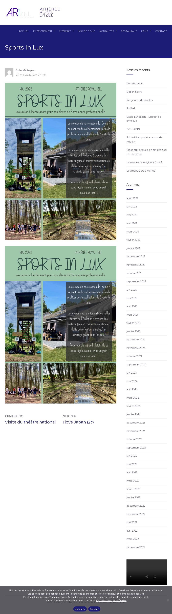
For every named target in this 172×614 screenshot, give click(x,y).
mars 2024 (132, 397)
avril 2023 (131, 472)
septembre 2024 (136, 364)
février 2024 (133, 406)
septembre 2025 (136, 281)
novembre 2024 (135, 347)
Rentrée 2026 (134, 83)
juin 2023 (131, 455)
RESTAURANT (129, 31)
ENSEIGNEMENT (42, 31)
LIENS (144, 31)
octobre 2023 (134, 439)
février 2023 (133, 489)
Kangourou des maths (139, 100)
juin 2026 (131, 206)
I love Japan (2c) (78, 422)
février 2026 (133, 239)
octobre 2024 (134, 356)
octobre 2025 (134, 273)
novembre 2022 (135, 514)
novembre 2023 (135, 431)
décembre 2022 (135, 505)
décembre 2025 (135, 256)
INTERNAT (65, 31)
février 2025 (133, 322)
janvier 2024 (133, 414)
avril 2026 (131, 223)
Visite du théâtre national (30, 422)
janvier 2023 (133, 497)
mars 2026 (132, 231)
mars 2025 (132, 314)
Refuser (94, 609)
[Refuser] (167, 600)
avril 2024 (132, 389)
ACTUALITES (106, 31)
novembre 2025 (135, 264)
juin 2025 (131, 289)
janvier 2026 (133, 248)
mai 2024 (131, 381)
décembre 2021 (135, 547)
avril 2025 (131, 306)
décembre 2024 (135, 339)
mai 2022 (131, 522)
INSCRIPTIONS (86, 31)
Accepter (80, 609)
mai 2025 (131, 298)
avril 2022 (131, 530)
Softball (130, 108)
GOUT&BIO (133, 129)
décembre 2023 (135, 422)
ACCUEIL (24, 31)
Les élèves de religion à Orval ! (144, 162)
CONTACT (161, 31)
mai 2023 (131, 464)
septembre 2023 (136, 447)
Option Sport (134, 91)
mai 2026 (131, 215)
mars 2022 (132, 538)
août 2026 (132, 198)
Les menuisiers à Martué (140, 170)
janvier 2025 (133, 331)
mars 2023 (132, 480)
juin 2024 (131, 372)
